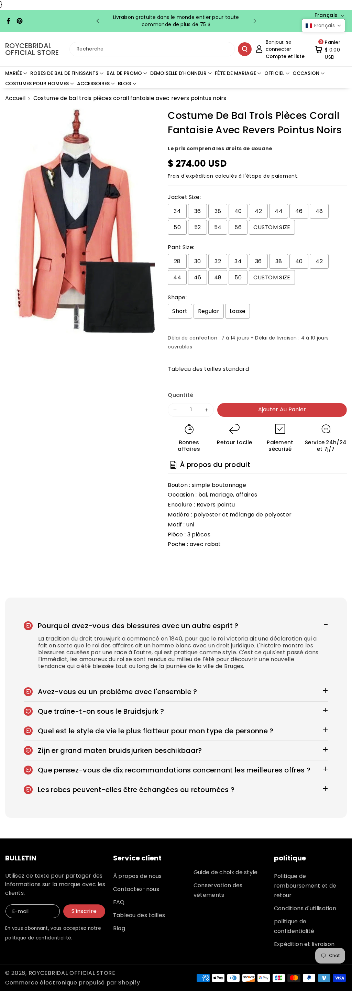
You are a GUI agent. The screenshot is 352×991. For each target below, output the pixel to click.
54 (218, 227)
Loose (238, 311)
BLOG (124, 83)
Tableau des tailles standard (208, 369)
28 (177, 261)
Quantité (180, 395)
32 (217, 261)
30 (197, 261)
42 (258, 211)
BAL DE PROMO (124, 73)
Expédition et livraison (304, 944)
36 (197, 211)
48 (319, 211)
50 (177, 227)
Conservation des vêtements (218, 890)
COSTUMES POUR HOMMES (37, 83)
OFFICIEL (274, 73)
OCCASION (306, 73)
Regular (208, 311)
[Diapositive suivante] (255, 20)
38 (217, 211)
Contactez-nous (136, 889)
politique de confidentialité (294, 926)
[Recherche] (245, 49)
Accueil (15, 98)
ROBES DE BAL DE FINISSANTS (64, 73)
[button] (331, 49)
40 (238, 211)
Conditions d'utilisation (305, 908)
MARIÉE (13, 73)
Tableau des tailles (139, 915)
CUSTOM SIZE (271, 227)
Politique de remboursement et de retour (305, 885)
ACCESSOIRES (93, 83)
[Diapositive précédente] (97, 20)
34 (177, 211)
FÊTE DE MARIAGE (235, 73)
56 (238, 227)
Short (180, 311)
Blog (119, 928)
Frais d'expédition (190, 175)
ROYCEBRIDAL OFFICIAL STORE (72, 973)
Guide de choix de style (226, 872)
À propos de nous (137, 876)
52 (197, 227)
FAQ (119, 902)
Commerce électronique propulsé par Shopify (72, 983)
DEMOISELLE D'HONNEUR (178, 73)
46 (299, 211)
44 (279, 211)
